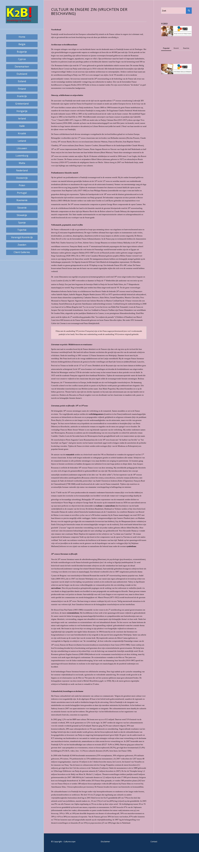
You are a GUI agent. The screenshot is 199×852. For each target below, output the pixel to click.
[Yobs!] (176, 35)
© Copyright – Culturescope (63, 841)
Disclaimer (105, 841)
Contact (153, 841)
